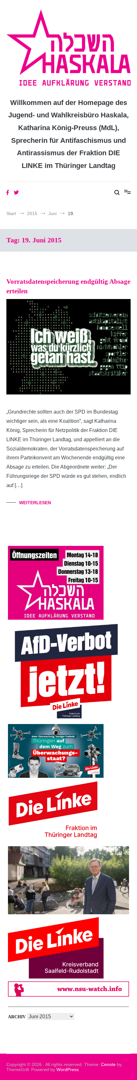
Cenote (108, 1064)
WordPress (67, 1069)
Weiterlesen (35, 502)
